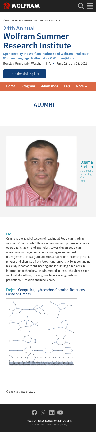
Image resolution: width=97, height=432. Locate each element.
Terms (49, 424)
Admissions (49, 86)
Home (10, 86)
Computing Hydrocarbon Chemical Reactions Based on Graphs (45, 292)
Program (28, 86)
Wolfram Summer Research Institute (37, 37)
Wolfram (41, 424)
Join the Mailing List (24, 74)
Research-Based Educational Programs (49, 420)
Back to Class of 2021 (21, 392)
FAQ (67, 86)
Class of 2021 (84, 179)
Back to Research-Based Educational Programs (32, 20)
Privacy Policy (61, 424)
